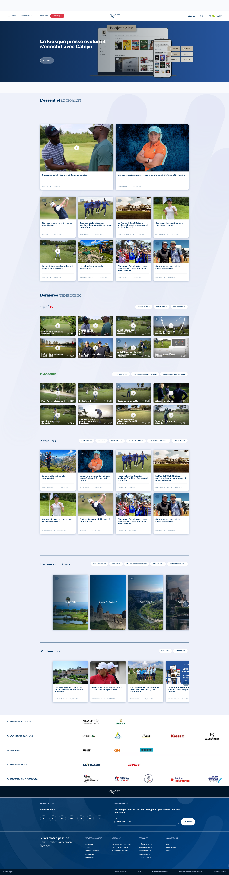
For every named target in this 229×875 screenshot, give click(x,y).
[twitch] (99, 818)
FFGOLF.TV (44, 16)
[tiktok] (52, 818)
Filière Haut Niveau (136, 440)
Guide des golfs (99, 564)
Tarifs (87, 847)
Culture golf (158, 564)
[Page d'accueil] (114, 16)
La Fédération (179, 440)
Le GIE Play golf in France (136, 564)
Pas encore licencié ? (120, 851)
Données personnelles (160, 871)
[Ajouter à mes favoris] (44, 128)
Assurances (89, 854)
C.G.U (139, 871)
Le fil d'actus (86, 440)
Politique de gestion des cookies (191, 871)
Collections (178, 307)
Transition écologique (159, 440)
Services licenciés (92, 851)
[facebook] (43, 818)
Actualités (160, 307)
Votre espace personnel (121, 844)
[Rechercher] (201, 16)
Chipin (168, 851)
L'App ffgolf (171, 847)
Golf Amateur (116, 440)
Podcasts (165, 651)
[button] (11, 16)
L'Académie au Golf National (174, 374)
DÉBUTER (191, 16)
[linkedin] (80, 818)
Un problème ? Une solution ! (145, 374)
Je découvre (47, 60)
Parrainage (89, 857)
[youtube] (71, 818)
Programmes (143, 307)
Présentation (144, 844)
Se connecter (144, 847)
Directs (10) (57, 16)
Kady (168, 844)
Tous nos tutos (120, 374)
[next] (186, 604)
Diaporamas (180, 651)
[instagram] (62, 818)
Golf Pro (101, 440)
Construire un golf (177, 564)
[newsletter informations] (127, 803)
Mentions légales (120, 871)
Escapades (116, 564)
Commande (89, 844)
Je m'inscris (188, 821)
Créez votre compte (120, 847)
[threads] (90, 818)
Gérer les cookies (220, 871)
